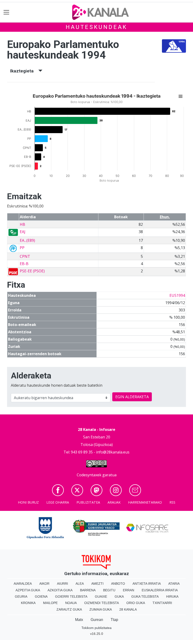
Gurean (97, 620)
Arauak (114, 502)
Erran (128, 590)
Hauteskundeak (96, 27)
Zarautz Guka (69, 609)
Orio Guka (135, 603)
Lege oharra (57, 502)
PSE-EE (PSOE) (32, 271)
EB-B (24, 263)
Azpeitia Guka (28, 590)
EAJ (22, 231)
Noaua (71, 603)
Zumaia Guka (100, 609)
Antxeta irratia (147, 583)
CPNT (25, 256)
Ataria (174, 583)
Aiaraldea (23, 583)
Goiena (41, 596)
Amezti (97, 583)
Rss (172, 502)
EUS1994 (177, 295)
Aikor (44, 583)
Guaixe (101, 596)
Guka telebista (145, 596)
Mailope (50, 603)
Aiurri (62, 583)
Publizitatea (88, 502)
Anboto (118, 583)
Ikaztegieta (24, 71)
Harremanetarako (145, 502)
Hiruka (172, 596)
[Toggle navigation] (6, 12)
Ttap (114, 620)
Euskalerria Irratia (160, 590)
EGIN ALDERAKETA (132, 396)
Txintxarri (162, 603)
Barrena (88, 590)
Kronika (28, 603)
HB (22, 224)
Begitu (109, 590)
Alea (80, 583)
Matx (79, 620)
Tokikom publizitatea (96, 628)
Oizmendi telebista (101, 603)
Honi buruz (28, 502)
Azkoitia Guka (60, 590)
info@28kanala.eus (112, 452)
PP (22, 247)
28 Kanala (128, 609)
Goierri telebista (71, 596)
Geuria (21, 596)
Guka (119, 596)
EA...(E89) (27, 240)
